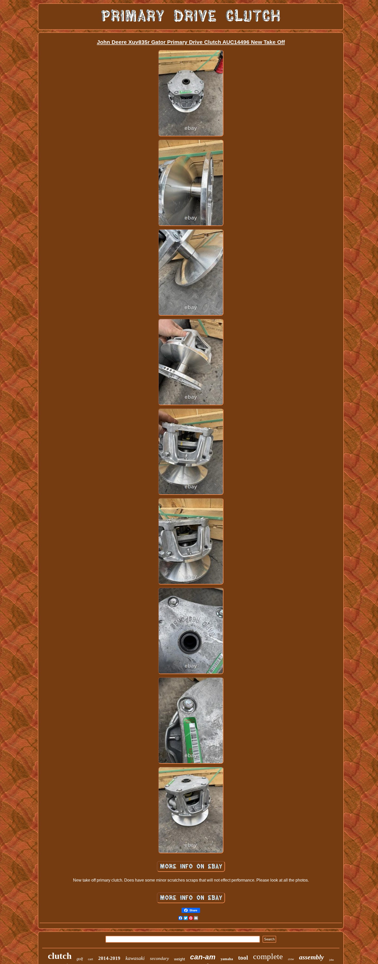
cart (90, 959)
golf (80, 959)
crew (291, 959)
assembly (311, 957)
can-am (202, 957)
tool (243, 957)
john (331, 959)
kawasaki (135, 958)
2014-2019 (109, 958)
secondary (159, 958)
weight (179, 959)
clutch (59, 956)
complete (268, 956)
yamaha (227, 959)
